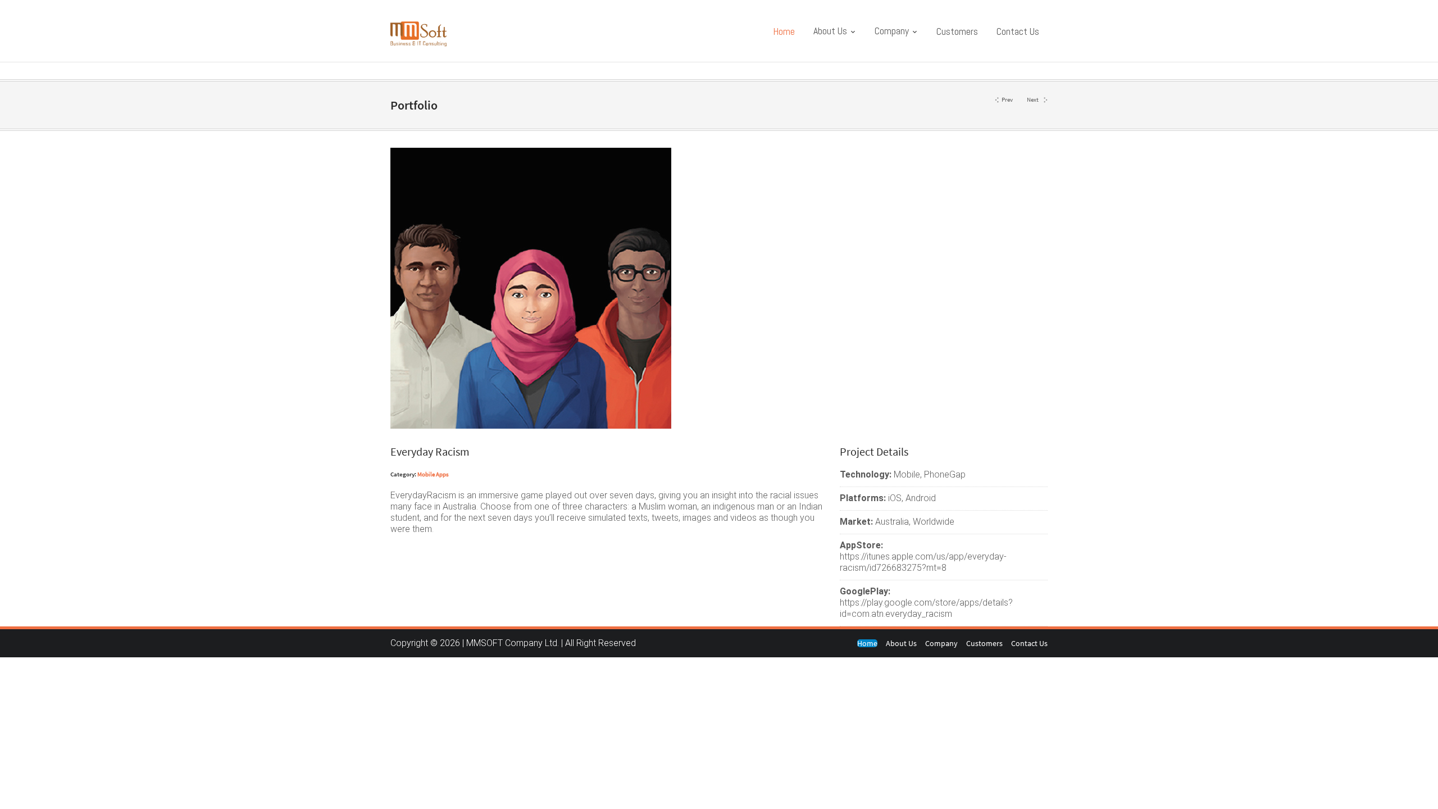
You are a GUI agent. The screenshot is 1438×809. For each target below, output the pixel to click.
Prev (1007, 99)
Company (893, 30)
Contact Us (1017, 31)
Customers (957, 31)
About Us (831, 30)
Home (784, 31)
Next (1033, 99)
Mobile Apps (433, 474)
